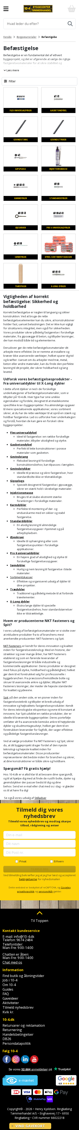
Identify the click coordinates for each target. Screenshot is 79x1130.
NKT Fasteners (12, 646)
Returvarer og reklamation (24, 1025)
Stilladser (40, 798)
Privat (22, 861)
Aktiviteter (11, 1002)
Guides (8, 989)
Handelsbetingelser (18, 1034)
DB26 (7, 1039)
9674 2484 (24, 940)
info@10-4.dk (24, 936)
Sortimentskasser (21, 577)
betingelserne (28, 879)
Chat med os (12, 962)
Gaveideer (10, 998)
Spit (5, 697)
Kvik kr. (8, 1012)
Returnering (12, 1030)
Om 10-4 (9, 984)
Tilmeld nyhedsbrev (18, 1007)
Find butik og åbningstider (23, 975)
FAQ (6, 993)
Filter (12, 81)
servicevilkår (46, 891)
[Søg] (70, 23)
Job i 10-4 (10, 980)
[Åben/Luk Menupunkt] (6, 8)
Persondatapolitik (17, 1043)
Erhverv (59, 861)
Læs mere (12, 70)
